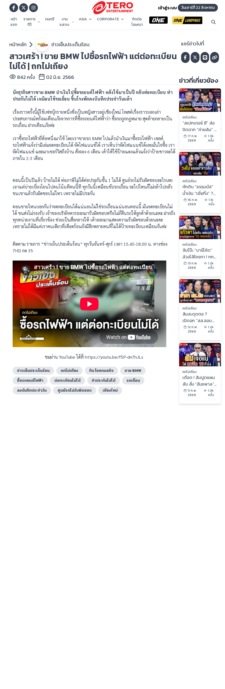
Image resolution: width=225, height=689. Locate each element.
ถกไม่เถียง (69, 370)
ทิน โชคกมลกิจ (101, 370)
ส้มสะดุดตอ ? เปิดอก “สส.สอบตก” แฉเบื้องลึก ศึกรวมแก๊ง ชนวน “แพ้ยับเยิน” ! (199, 317)
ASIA (83, 19)
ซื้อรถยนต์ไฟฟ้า (30, 380)
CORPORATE (108, 19)
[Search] (213, 22)
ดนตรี (49, 19)
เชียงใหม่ (110, 390)
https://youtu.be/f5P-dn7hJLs (114, 357)
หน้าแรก (13, 21)
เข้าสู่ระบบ (167, 7)
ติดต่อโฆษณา (137, 21)
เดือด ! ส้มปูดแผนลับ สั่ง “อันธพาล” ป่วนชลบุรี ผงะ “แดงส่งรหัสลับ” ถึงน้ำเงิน (200, 380)
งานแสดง (64, 21)
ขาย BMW (133, 370)
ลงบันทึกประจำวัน (32, 390)
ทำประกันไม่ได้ (104, 380)
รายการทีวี (29, 21)
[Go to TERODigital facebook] (13, 7)
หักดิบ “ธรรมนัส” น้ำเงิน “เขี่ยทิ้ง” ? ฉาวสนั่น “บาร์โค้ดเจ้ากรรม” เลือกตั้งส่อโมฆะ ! (198, 190)
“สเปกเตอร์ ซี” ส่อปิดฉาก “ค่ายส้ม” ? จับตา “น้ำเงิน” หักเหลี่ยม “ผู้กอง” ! (199, 126)
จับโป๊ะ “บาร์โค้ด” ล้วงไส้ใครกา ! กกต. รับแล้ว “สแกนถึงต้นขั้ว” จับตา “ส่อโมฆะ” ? (200, 253)
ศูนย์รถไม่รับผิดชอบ (75, 390)
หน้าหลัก (18, 44)
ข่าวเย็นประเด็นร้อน (70, 44)
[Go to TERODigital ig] (33, 7)
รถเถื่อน (133, 380)
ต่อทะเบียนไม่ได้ (67, 380)
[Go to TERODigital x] (23, 7)
